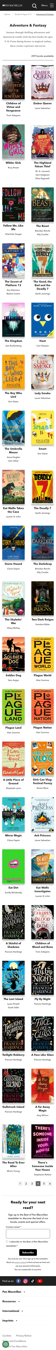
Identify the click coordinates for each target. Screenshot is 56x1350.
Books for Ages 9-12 (23, 14)
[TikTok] (32, 1281)
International (10, 1311)
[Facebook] (18, 1281)
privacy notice (20, 1262)
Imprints (7, 1320)
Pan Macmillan (11, 1291)
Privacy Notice (24, 1335)
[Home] (12, 5)
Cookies (6, 1335)
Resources (9, 1301)
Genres (7, 14)
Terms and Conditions (14, 1340)
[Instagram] (25, 1281)
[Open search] (34, 6)
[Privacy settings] (5, 1344)
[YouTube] (39, 1281)
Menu (45, 5)
